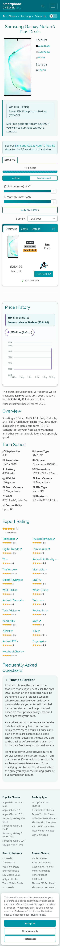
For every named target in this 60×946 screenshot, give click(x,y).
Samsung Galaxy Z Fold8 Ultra (12, 835)
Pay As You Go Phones (43, 814)
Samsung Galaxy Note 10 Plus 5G (35, 145)
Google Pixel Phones (43, 866)
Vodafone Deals (10, 866)
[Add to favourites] (53, 228)
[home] (4, 16)
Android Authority (43, 559)
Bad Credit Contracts (43, 826)
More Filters (31, 210)
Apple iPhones (39, 858)
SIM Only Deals (40, 834)
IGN (35, 631)
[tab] (10, 160)
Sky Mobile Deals (11, 874)
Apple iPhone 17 (11, 809)
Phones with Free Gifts (44, 822)
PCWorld (8, 620)
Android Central (12, 600)
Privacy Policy (37, 914)
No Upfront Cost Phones (40, 804)
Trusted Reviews (42, 539)
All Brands (37, 878)
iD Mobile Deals (10, 870)
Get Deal (42, 274)
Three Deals (8, 862)
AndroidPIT (9, 641)
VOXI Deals (8, 887)
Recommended (44, 178)
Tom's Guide (40, 549)
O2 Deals (7, 858)
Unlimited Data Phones (44, 818)
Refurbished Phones (43, 809)
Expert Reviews (11, 580)
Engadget (38, 641)
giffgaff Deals (9, 878)
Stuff (35, 620)
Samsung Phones (41, 862)
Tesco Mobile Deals (12, 883)
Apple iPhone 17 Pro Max (13, 804)
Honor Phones (39, 874)
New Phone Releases (43, 830)
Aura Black (44, 45)
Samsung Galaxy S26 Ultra (13, 820)
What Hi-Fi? (39, 590)
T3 (4, 559)
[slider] (53, 191)
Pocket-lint (39, 610)
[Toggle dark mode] (53, 16)
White (41, 57)
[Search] (42, 6)
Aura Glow (44, 51)
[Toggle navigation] (53, 6)
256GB (42, 70)
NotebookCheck (12, 651)
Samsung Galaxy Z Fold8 (12, 827)
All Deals (16, 178)
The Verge (8, 569)
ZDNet (6, 631)
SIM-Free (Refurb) (21, 332)
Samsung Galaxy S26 (13, 840)
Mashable (38, 569)
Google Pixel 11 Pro (12, 844)
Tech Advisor (10, 610)
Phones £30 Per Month (44, 887)
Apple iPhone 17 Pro (13, 814)
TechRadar (9, 539)
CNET (36, 580)
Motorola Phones (41, 870)
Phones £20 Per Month (44, 883)
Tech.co (37, 600)
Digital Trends (11, 549)
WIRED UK (8, 590)
